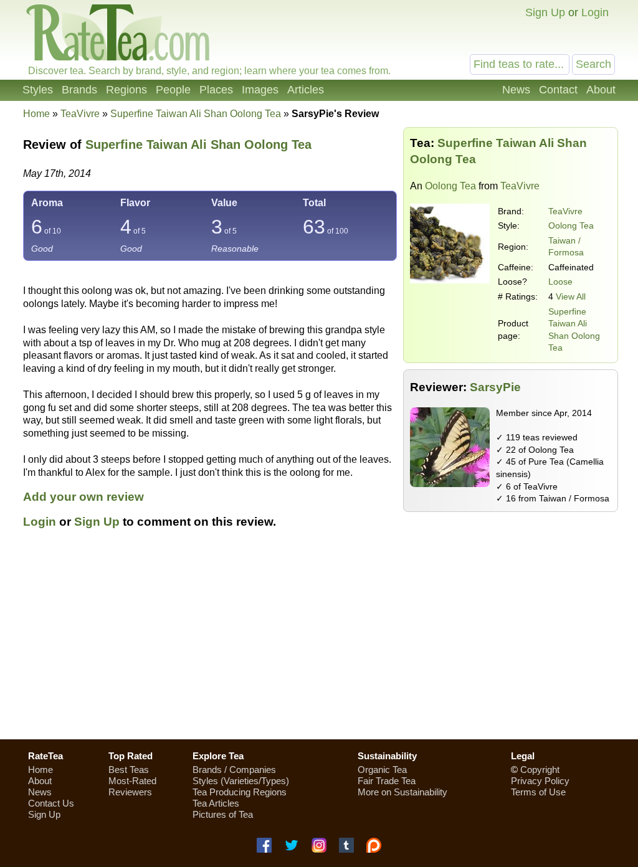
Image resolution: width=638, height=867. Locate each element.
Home (36, 113)
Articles (305, 89)
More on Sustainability (402, 792)
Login (595, 12)
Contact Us (51, 803)
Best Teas (128, 769)
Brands (79, 89)
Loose (560, 282)
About (601, 89)
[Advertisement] (319, 641)
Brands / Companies (234, 769)
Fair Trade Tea (387, 780)
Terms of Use (538, 792)
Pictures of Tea (223, 814)
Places (216, 89)
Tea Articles (216, 803)
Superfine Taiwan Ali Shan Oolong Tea (198, 144)
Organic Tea (382, 769)
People (173, 89)
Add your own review (83, 496)
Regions (126, 89)
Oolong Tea (450, 186)
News (516, 89)
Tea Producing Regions (240, 792)
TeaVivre (565, 211)
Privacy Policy (540, 780)
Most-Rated (132, 780)
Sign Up (545, 12)
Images (260, 89)
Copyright (539, 769)
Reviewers (130, 792)
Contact (558, 89)
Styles (37, 89)
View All (571, 296)
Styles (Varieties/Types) (241, 780)
